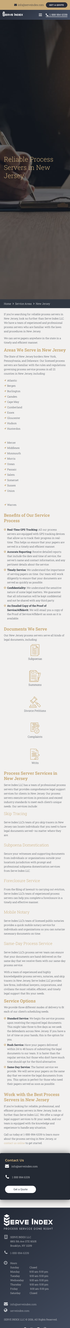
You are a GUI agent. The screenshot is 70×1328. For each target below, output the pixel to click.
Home (7, 303)
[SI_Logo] (35, 1222)
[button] (40, 14)
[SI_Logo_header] (13, 14)
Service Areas (23, 303)
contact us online (14, 1143)
